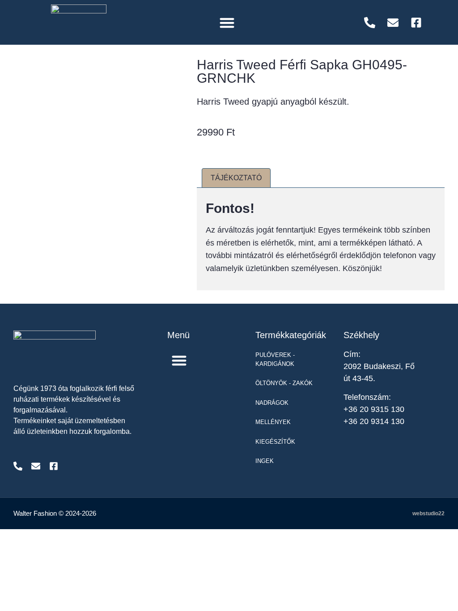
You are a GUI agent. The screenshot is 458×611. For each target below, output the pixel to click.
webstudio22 (428, 513)
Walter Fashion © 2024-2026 (54, 513)
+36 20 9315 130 (374, 409)
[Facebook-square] (53, 466)
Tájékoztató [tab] (236, 178)
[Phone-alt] (17, 466)
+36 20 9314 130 (374, 421)
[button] (227, 22)
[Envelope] (35, 466)
